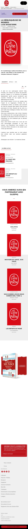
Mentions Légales (4, 513)
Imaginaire (7, 7)
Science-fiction (13, 7)
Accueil (2, 7)
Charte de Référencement (6, 520)
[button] (19, 14)
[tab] (4, 81)
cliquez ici (13, 450)
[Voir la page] (14, 366)
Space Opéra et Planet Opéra (6, 8)
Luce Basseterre (8, 24)
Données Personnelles (5, 518)
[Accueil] (6, 3)
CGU (2, 515)
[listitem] (2, 471)
